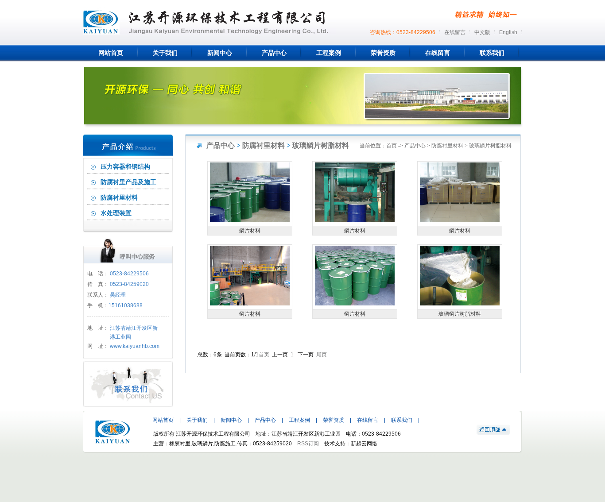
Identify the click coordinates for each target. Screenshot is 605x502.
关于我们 (197, 420)
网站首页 (163, 420)
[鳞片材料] (250, 220)
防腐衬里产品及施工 (128, 182)
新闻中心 (231, 420)
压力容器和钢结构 (125, 166)
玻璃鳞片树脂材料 (320, 145)
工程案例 (299, 420)
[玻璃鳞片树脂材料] (460, 304)
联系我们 (401, 420)
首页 (391, 146)
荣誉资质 (333, 420)
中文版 (482, 32)
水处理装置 (116, 213)
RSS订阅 (308, 443)
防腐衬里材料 (119, 197)
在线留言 (454, 32)
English (508, 32)
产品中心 (220, 145)
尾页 (321, 354)
